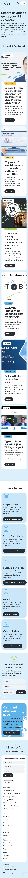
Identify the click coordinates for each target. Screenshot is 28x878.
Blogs (4, 849)
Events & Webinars (8, 846)
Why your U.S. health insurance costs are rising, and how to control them (13, 168)
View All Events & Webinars (14, 551)
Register (9, 399)
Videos (5, 858)
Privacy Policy (7, 864)
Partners (5, 823)
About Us (6, 817)
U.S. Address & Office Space (11, 806)
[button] (14, 67)
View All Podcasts (11, 614)
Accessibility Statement (9, 869)
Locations (6, 832)
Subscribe (21, 692)
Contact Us (8, 782)
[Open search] (18, 3)
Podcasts (6, 855)
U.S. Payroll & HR (8, 800)
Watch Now (9, 334)
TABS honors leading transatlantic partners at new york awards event (13, 241)
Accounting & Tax (8, 797)
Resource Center (8, 843)
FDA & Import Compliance (11, 803)
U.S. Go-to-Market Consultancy (12, 809)
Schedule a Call (11, 733)
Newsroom (6, 829)
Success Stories (8, 826)
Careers (5, 820)
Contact (5, 835)
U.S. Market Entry (8, 790)
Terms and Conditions (9, 867)
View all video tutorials (12, 646)
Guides (5, 852)
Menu (23, 3)
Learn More (9, 191)
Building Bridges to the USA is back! (13, 379)
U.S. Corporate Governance (11, 794)
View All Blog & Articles (13, 519)
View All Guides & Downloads (14, 582)
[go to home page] (5, 3)
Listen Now (9, 120)
